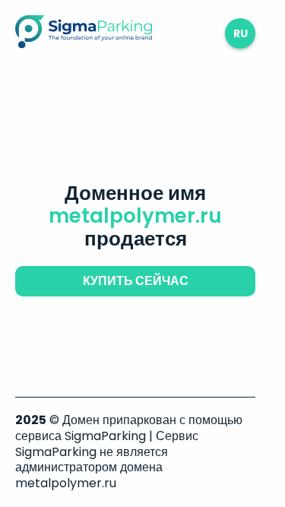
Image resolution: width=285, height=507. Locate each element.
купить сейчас (135, 281)
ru (240, 33)
